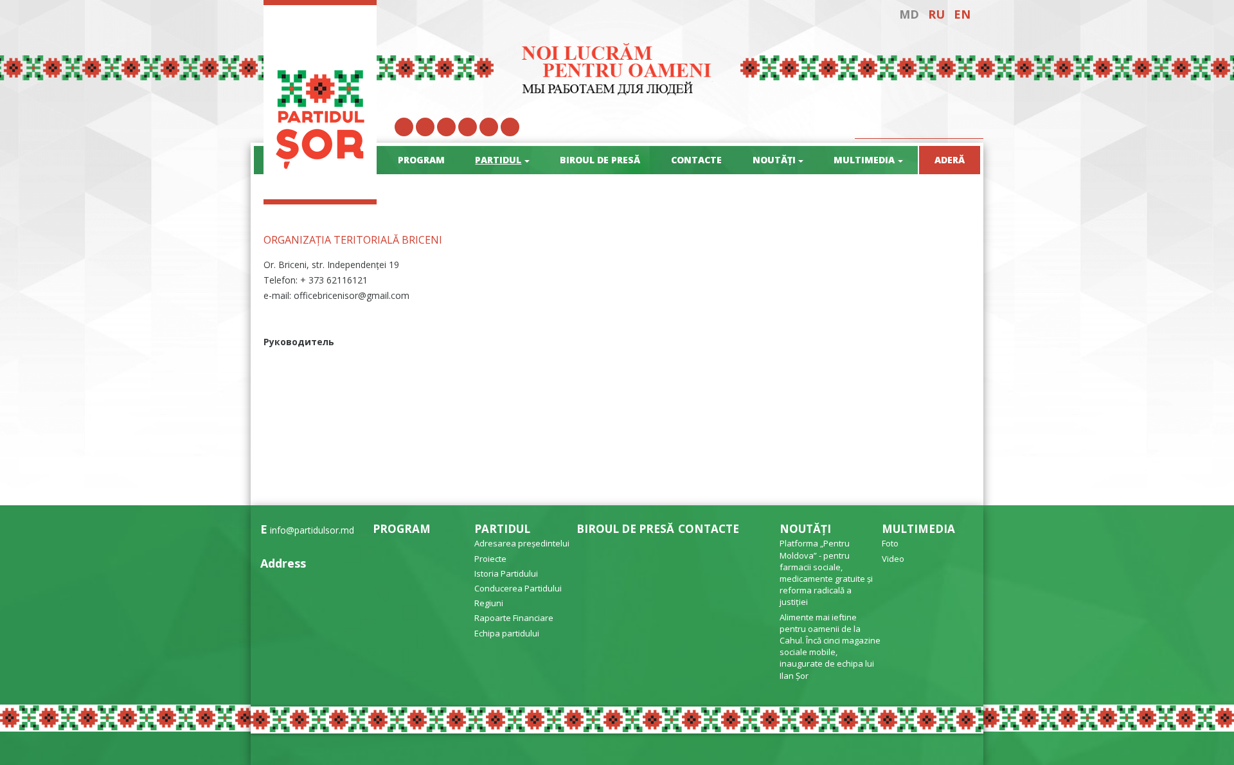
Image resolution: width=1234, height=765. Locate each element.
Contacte (696, 160)
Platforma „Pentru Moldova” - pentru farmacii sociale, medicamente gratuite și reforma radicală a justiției (826, 572)
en (962, 14)
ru (936, 14)
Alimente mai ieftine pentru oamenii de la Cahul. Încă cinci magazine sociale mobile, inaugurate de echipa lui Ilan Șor (830, 646)
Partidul (502, 528)
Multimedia (918, 528)
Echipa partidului (506, 633)
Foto (890, 543)
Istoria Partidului (506, 573)
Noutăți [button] (774, 160)
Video (893, 558)
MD (909, 14)
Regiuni (488, 603)
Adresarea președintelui (521, 543)
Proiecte (490, 558)
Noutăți (805, 528)
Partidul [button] (498, 160)
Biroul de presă (600, 160)
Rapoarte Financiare (513, 618)
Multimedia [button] (864, 160)
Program (421, 160)
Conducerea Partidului (518, 588)
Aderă (949, 160)
